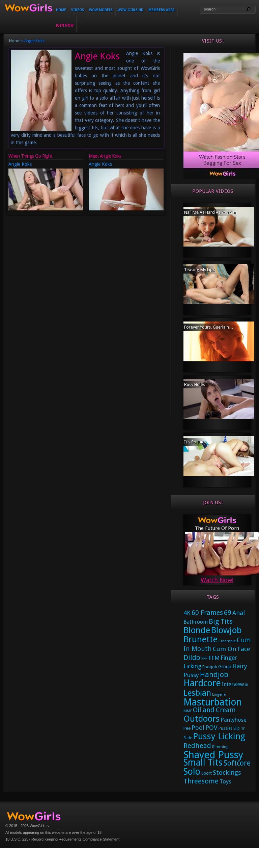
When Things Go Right (30, 156)
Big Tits (221, 621)
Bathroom (195, 622)
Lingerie (219, 694)
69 (227, 613)
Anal (238, 612)
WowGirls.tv (40, 826)
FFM (214, 657)
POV (211, 727)
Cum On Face (231, 648)
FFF (204, 658)
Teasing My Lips (199, 269)
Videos (77, 10)
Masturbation (212, 702)
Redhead (197, 746)
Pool (198, 727)
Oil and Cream (214, 710)
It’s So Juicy (195, 441)
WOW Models (101, 10)
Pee (187, 728)
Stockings (227, 772)
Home (61, 10)
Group (224, 666)
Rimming (220, 747)
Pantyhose (234, 720)
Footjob (209, 666)
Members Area (161, 10)
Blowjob (226, 630)
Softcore (237, 763)
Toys (225, 781)
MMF (187, 711)
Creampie (227, 641)
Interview (233, 685)
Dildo (191, 657)
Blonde (196, 630)
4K (187, 612)
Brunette (200, 639)
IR (246, 685)
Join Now (65, 25)
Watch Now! (217, 580)
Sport (206, 773)
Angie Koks (20, 164)
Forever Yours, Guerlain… (208, 327)
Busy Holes (194, 384)
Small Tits (203, 762)
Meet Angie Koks (105, 156)
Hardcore (202, 683)
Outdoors (201, 719)
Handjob (214, 674)
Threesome (201, 781)
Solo (191, 771)
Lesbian (197, 693)
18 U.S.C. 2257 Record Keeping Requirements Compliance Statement (62, 839)
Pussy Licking (219, 736)
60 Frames (207, 613)
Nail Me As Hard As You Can (210, 212)
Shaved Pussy (213, 755)
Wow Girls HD (130, 10)
